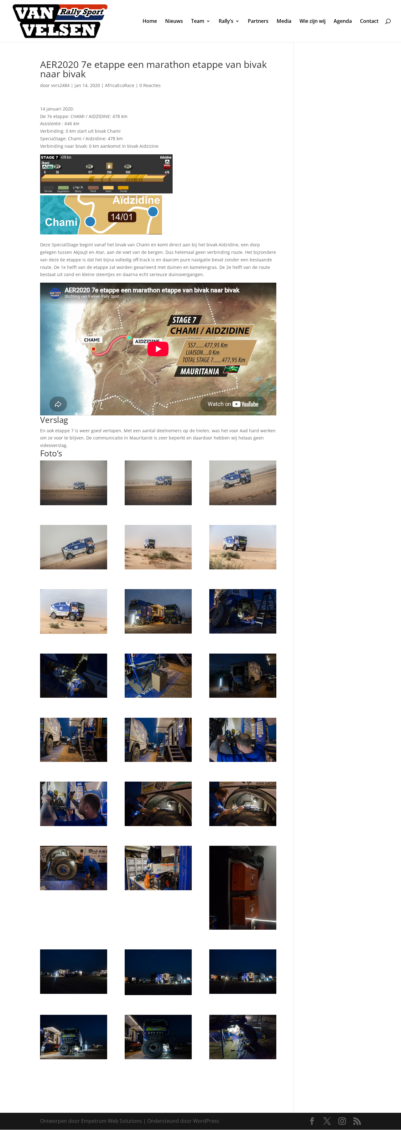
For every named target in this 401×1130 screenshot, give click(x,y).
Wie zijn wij (312, 21)
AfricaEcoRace (119, 85)
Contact (369, 21)
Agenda (343, 21)
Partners (258, 21)
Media (284, 21)
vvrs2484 (60, 85)
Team (197, 21)
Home (150, 21)
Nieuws (174, 21)
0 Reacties (150, 85)
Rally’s (226, 21)
